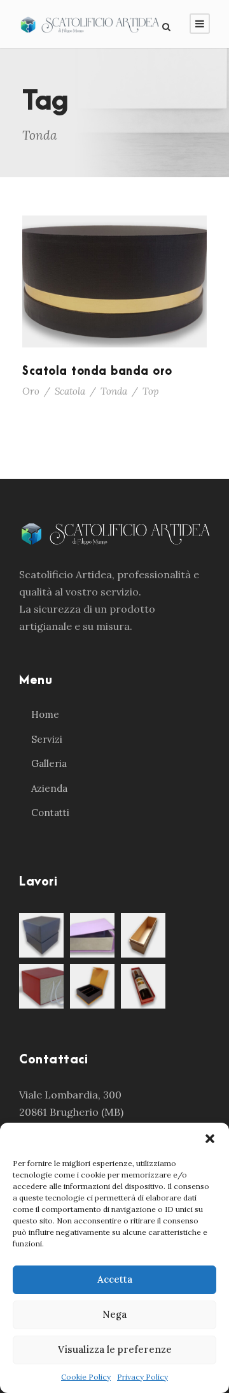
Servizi (46, 739)
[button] (210, 1138)
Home (45, 714)
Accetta (114, 1279)
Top (150, 391)
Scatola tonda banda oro (97, 371)
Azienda (49, 788)
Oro (30, 391)
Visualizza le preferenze (115, 1349)
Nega (114, 1314)
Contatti (50, 812)
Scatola (70, 391)
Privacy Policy (142, 1377)
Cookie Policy (86, 1377)
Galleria (49, 763)
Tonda (114, 391)
